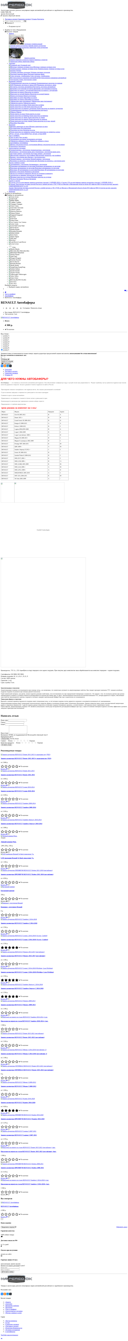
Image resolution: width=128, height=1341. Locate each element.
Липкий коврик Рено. (8, 842)
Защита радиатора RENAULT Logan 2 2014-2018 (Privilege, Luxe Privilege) (27, 972)
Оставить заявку (8, 1272)
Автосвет (12, 63)
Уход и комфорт (14, 135)
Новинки (12, 191)
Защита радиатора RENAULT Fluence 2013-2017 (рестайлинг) (23, 956)
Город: (3, 722)
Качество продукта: (7, 743)
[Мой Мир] (7, 366)
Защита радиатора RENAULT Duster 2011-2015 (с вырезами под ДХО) (26, 758)
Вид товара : (5, 334)
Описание (8, 369)
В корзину (5, 359)
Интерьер (12, 125)
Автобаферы (9, 296)
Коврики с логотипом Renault (11, 907)
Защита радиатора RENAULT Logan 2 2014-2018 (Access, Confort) (24, 939)
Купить (3, 769)
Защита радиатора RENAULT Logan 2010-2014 (18, 791)
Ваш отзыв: (5, 733)
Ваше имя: (4, 720)
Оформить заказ (121, 1227)
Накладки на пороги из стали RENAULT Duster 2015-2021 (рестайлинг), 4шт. (28, 1151)
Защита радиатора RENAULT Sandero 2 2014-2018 (19, 923)
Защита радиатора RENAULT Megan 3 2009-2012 (18, 1086)
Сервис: (4, 741)
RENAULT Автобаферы (9, 1206)
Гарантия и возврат (24, 19)
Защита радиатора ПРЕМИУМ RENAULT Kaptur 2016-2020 (22, 1119)
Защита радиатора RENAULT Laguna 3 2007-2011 (19, 1135)
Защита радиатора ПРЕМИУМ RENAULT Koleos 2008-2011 (22, 1168)
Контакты (40, 19)
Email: (3, 724)
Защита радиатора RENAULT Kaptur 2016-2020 (18, 1102)
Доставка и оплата (11, 19)
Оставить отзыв (6, 745)
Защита (11, 33)
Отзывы (34, 19)
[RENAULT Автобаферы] (10, 317)
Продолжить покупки (8, 1227)
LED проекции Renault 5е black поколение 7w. (17, 858)
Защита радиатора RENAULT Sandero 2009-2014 (18, 807)
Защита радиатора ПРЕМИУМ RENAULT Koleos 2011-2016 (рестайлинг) (27, 874)
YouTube (9, 1335)
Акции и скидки (14, 181)
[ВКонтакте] (2, 366)
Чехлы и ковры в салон (17, 162)
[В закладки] (9, 769)
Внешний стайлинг (15, 81)
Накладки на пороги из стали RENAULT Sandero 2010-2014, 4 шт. (24, 1021)
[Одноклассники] (5, 366)
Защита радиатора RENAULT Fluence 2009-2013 (18, 1005)
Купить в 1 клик (7, 361)
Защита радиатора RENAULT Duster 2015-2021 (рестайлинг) (22, 1037)
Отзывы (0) (8, 375)
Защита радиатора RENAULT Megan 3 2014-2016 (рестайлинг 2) (24, 1054)
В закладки (6, 363)
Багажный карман (7, 890)
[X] (10, 366)
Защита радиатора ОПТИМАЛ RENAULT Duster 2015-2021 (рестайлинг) (27, 1070)
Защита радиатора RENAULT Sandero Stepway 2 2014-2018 (22, 988)
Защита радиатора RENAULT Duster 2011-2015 (18, 775)
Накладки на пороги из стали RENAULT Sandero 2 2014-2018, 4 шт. (25, 1184)
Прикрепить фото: (7, 737)
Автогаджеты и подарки (17, 148)
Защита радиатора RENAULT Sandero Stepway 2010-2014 (21, 823)
